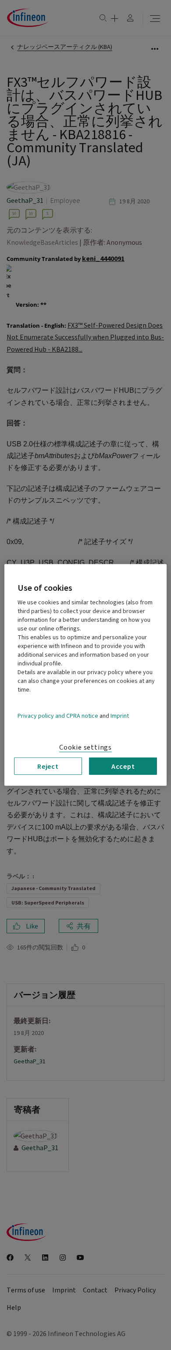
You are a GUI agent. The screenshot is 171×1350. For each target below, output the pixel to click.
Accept (123, 766)
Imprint (119, 716)
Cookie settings (85, 747)
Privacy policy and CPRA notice (58, 716)
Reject (48, 766)
